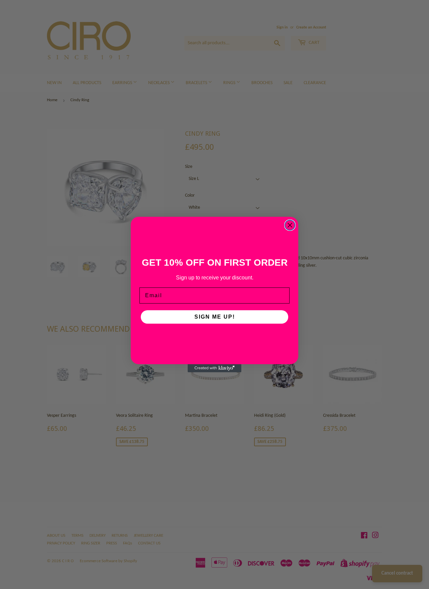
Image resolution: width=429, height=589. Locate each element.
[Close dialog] (290, 225)
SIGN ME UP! (214, 317)
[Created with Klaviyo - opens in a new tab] (214, 368)
